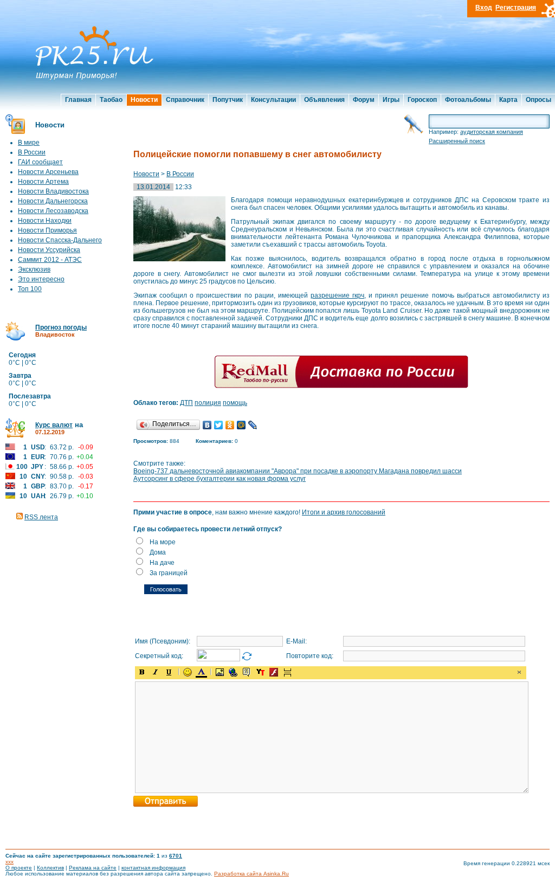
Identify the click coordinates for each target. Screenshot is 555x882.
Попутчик (227, 100)
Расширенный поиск (457, 141)
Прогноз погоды (61, 327)
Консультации (273, 100)
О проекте (18, 868)
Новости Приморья (47, 230)
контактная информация (153, 868)
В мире (29, 142)
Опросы (538, 100)
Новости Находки (45, 220)
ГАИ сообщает (40, 162)
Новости (144, 100)
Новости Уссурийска (49, 250)
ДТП (186, 403)
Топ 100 (30, 289)
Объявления (324, 100)
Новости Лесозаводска (53, 211)
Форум (364, 100)
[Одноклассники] (230, 425)
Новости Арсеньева (48, 172)
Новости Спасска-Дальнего (60, 240)
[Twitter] (218, 425)
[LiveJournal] (253, 425)
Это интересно (41, 279)
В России (32, 152)
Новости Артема (43, 181)
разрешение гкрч (337, 295)
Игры (391, 100)
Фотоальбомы (468, 100)
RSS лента (41, 517)
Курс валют (54, 425)
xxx (9, 862)
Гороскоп (422, 100)
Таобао (111, 100)
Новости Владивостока (53, 191)
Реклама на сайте (93, 868)
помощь (235, 403)
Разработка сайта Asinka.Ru (251, 874)
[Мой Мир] (241, 425)
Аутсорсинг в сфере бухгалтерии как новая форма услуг (219, 478)
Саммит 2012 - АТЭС (50, 259)
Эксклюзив (34, 269)
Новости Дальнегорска (53, 201)
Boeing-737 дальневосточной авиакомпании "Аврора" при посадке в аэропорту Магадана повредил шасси (297, 471)
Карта (508, 100)
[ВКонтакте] (207, 425)
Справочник (185, 100)
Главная (78, 100)
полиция (208, 403)
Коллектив (50, 868)
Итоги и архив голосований (343, 512)
